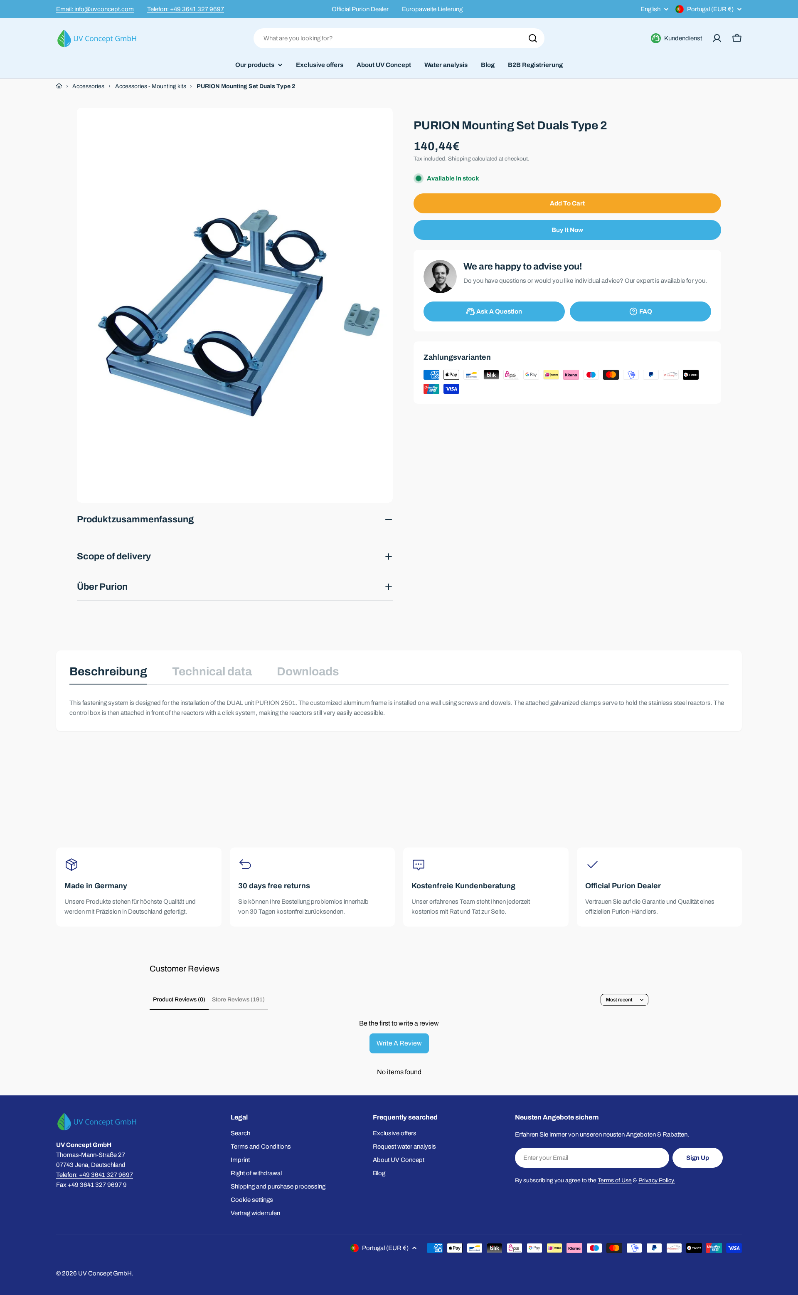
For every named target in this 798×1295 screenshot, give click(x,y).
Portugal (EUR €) (710, 9)
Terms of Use (615, 1180)
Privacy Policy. (656, 1180)
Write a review (399, 1043)
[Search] (533, 38)
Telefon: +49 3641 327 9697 (185, 9)
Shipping (459, 159)
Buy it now (567, 230)
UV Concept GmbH (105, 1273)
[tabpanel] (399, 708)
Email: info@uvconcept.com (95, 9)
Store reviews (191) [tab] (238, 999)
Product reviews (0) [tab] (179, 999)
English (650, 9)
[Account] (717, 38)
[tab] (108, 674)
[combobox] (399, 38)
